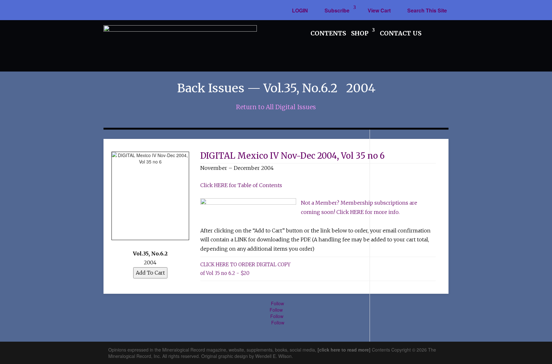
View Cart (379, 10)
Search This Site (427, 10)
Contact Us (400, 33)
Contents (328, 33)
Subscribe (337, 10)
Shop (359, 33)
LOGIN (300, 10)
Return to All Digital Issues (276, 107)
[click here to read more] (345, 349)
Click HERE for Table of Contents (241, 185)
